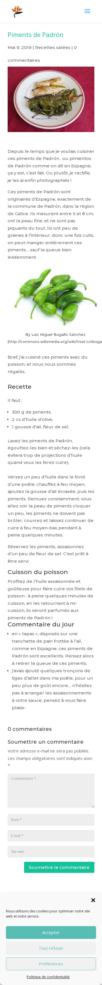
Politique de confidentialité (48, 976)
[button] (93, 900)
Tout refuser (51, 948)
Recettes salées (52, 47)
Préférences (51, 964)
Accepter (51, 932)
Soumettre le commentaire (59, 867)
